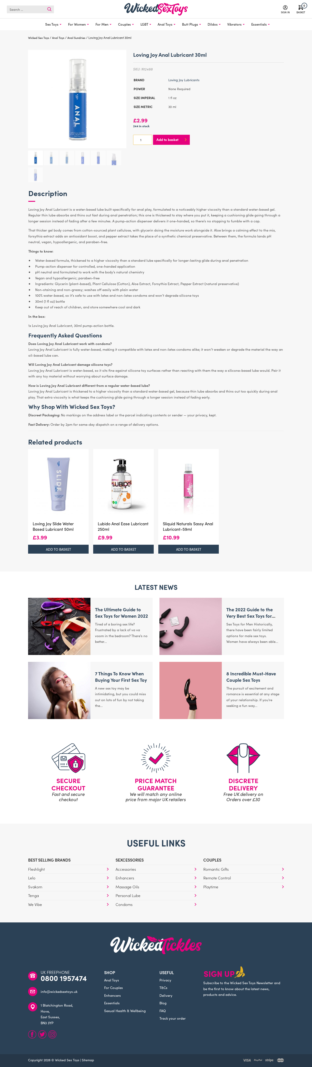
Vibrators (234, 24)
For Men (101, 24)
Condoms (124, 904)
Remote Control (217, 878)
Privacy (165, 980)
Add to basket (167, 139)
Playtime (210, 886)
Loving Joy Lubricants (183, 80)
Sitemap (88, 1060)
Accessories (126, 869)
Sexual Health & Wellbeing (125, 1010)
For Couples (113, 987)
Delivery (165, 995)
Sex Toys (51, 24)
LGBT (144, 24)
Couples (124, 24)
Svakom (35, 886)
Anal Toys (165, 24)
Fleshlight (36, 869)
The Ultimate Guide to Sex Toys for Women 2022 (121, 612)
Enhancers (125, 878)
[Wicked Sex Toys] (156, 9)
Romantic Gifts (216, 869)
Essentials (259, 24)
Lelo (31, 878)
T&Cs (163, 987)
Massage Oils (127, 886)
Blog (163, 1002)
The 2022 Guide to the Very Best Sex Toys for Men (249, 615)
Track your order (172, 1018)
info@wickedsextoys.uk (59, 991)
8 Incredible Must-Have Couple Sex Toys (251, 676)
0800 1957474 (64, 978)
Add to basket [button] (58, 549)
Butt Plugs (190, 24)
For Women (77, 24)
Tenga (33, 895)
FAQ (162, 1010)
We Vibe (35, 904)
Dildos (213, 24)
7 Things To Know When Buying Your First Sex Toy (121, 676)
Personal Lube (128, 895)
